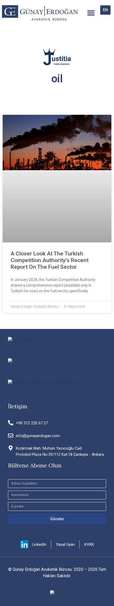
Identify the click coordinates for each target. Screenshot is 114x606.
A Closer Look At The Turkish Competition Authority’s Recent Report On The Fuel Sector (50, 260)
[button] (91, 13)
